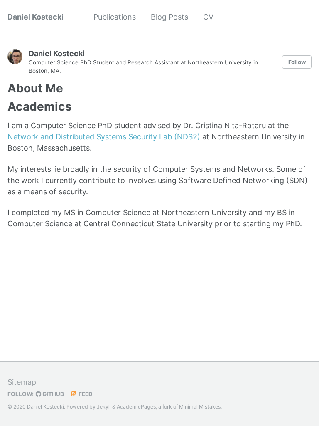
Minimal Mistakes (200, 407)
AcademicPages (136, 407)
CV (208, 16)
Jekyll (104, 407)
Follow (297, 62)
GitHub (52, 394)
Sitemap (21, 382)
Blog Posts (169, 16)
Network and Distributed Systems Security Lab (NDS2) (103, 136)
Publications (114, 16)
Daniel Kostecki (35, 16)
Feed (85, 394)
